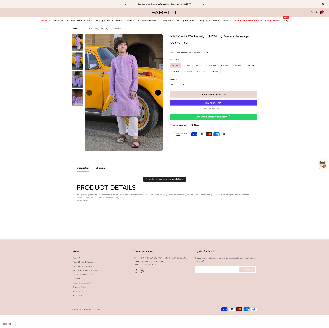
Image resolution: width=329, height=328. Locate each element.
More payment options (213, 108)
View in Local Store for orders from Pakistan (165, 179)
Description (83, 168)
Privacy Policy (78, 295)
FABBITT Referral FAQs (82, 275)
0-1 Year (175, 65)
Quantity (173, 79)
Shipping (185, 53)
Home (74, 29)
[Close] (322, 4)
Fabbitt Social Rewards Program (86, 270)
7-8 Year (175, 71)
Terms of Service (80, 291)
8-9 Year (188, 71)
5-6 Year (238, 65)
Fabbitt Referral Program (83, 266)
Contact (76, 279)
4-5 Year (225, 65)
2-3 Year (199, 65)
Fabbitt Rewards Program (84, 262)
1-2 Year (187, 65)
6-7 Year (250, 65)
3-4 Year (212, 65)
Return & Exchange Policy (83, 283)
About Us (77, 258)
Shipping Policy (79, 287)
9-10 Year (201, 71)
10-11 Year (214, 71)
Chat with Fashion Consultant (211, 116)
